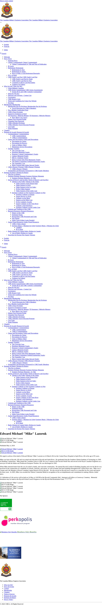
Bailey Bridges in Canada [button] (33, 231)
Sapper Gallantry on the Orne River (27, 204)
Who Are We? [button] (17, 86)
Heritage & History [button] (22, 172)
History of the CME (18, 213)
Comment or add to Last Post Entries (23, 82)
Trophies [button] (16, 148)
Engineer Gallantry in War (20, 193)
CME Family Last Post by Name (22, 79)
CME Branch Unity (14, 99)
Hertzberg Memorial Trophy (21, 152)
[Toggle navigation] (1, 22)
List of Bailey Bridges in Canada (22, 233)
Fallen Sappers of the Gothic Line (26, 191)
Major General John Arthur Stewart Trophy (25, 165)
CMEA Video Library (19, 224)
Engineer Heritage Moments (17, 176)
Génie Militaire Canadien (16, 88)
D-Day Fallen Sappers (23, 189)
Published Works (17, 215)
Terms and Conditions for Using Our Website (22, 101)
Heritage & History (10, 172)
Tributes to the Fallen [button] (32, 182)
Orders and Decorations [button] (30, 139)
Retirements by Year (18, 70)
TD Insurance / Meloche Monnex (18, 115)
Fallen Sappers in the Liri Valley (26, 187)
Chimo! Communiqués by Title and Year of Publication (29, 64)
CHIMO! (19, 227)
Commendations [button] (24, 134)
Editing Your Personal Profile (17, 119)
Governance (12, 97)
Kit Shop (11, 103)
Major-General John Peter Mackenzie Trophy (26, 160)
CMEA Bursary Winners (19, 169)
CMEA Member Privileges (16, 123)
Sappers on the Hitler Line (24, 200)
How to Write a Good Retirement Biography (26, 73)
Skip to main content (6, 1)
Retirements (11, 68)
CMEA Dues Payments (15, 112)
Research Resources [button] (27, 211)
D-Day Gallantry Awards (24, 202)
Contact (6, 588)
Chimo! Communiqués (15, 62)
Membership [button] (16, 104)
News (6, 59)
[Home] (7, 18)
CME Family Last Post (15, 77)
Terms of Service (9, 594)
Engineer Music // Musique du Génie (23, 226)
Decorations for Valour (19, 141)
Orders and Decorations (15, 139)
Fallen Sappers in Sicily (23, 185)
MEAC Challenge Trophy (20, 158)
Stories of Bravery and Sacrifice (18, 180)
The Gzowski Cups (18, 150)
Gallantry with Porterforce (24, 205)
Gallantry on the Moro (23, 198)
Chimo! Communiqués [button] (30, 62)
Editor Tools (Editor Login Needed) (23, 220)
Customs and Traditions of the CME (19, 209)
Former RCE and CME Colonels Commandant (27, 92)
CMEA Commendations (19, 138)
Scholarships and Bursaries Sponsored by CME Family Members (28, 171)
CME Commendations (19, 136)
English (6, 44)
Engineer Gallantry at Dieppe (25, 194)
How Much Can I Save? (19, 117)
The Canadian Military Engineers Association (14, 20)
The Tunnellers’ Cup (18, 163)
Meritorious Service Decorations (22, 147)
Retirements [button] (19, 68)
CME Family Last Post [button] (30, 77)
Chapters (7, 130)
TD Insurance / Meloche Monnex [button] (39, 115)
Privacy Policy (8, 599)
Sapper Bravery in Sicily (23, 196)
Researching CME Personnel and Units (24, 216)
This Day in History (14, 174)
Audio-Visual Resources (15, 222)
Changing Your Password (16, 121)
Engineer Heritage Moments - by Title (24, 178)
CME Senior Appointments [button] (34, 90)
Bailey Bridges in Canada (16, 231)
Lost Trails (11, 127)
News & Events (9, 587)
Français (6, 46)
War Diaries (15, 218)
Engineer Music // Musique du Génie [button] (47, 226)
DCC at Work (12, 75)
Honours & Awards (10, 132)
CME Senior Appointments (16, 90)
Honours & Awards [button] (23, 132)
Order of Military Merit (19, 145)
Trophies (10, 148)
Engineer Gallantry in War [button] (37, 193)
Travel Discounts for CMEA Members (24, 108)
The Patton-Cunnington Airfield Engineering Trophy (28, 161)
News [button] (10, 59)
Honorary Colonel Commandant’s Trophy (25, 154)
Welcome (7, 57)
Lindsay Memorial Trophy (20, 156)
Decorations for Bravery (19, 143)
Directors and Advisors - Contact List (19, 95)
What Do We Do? (13, 93)
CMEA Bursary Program (16, 167)
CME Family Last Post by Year (22, 81)
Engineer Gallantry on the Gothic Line (28, 207)
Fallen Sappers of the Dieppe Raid (27, 183)
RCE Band (19, 229)
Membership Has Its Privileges (17, 106)
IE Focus (11, 66)
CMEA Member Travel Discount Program (21, 125)
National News (12, 60)
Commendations (13, 134)
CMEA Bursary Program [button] (32, 167)
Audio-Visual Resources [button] (31, 222)
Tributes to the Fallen (18, 182)
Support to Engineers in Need (17, 114)
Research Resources (14, 211)
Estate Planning (13, 128)
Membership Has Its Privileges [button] (37, 106)
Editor (6, 50)
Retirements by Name (19, 71)
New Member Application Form (18, 110)
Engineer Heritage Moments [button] (35, 176)
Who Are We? (8, 86)
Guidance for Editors (18, 84)
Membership (8, 104)
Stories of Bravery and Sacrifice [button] (38, 180)
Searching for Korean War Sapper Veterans (21, 235)
